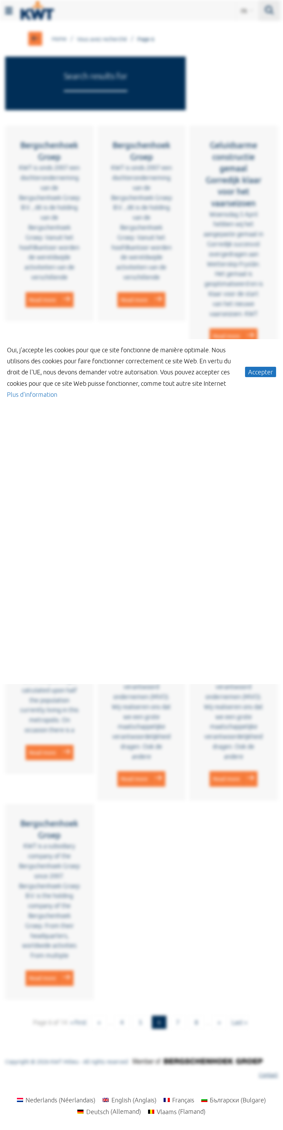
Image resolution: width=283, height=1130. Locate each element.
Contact (268, 1075)
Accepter (260, 371)
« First (78, 1022)
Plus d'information (32, 394)
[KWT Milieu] (37, 9)
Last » (239, 1022)
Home (59, 39)
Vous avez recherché (102, 39)
